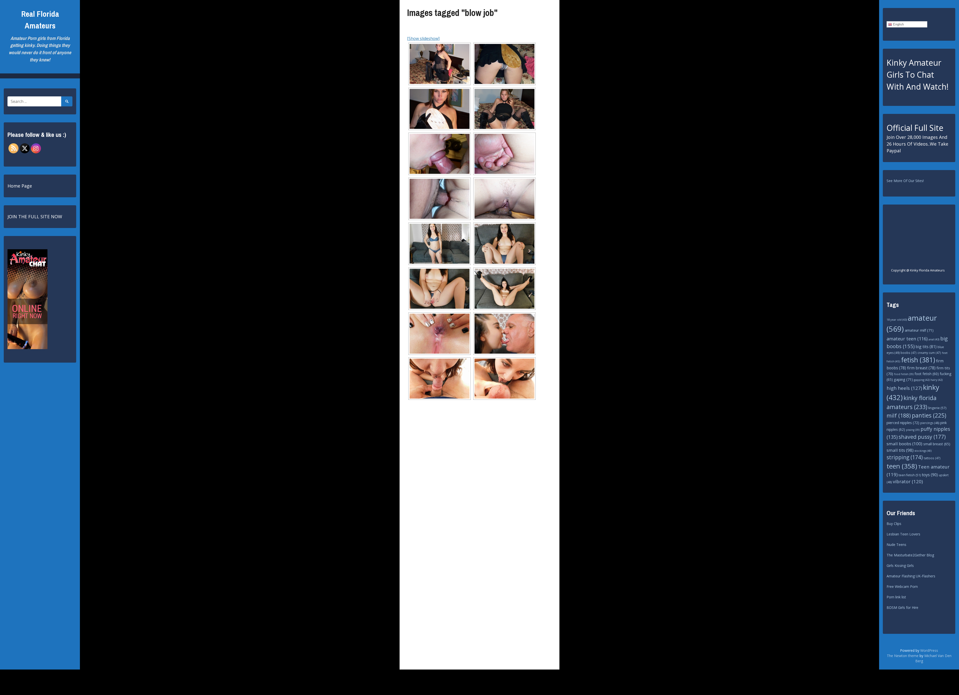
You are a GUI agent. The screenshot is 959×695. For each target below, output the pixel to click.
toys (930, 474)
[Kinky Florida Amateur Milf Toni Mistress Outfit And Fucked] (440, 64)
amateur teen (907, 339)
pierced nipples (903, 422)
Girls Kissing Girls (900, 565)
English (898, 24)
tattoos (932, 458)
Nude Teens (896, 544)
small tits (900, 450)
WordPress (929, 650)
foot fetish (927, 373)
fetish (918, 359)
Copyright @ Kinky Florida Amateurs (918, 270)
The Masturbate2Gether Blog (910, 555)
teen (902, 466)
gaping (903, 379)
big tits (926, 346)
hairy (937, 380)
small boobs (904, 444)
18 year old (897, 319)
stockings (923, 451)
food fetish (904, 374)
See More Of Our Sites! (905, 180)
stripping (905, 457)
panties (929, 415)
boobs (909, 353)
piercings (929, 423)
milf (899, 415)
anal (934, 339)
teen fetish (910, 475)
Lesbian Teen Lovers (903, 534)
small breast (936, 444)
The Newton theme (903, 655)
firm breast (921, 368)
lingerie (937, 408)
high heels (904, 388)
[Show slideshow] (423, 38)
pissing (913, 430)
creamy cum (929, 353)
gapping (922, 380)
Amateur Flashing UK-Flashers (911, 576)
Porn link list (896, 597)
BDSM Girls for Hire (902, 607)
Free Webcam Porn (902, 586)
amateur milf (919, 330)
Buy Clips (894, 523)
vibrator (908, 481)
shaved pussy (922, 436)
